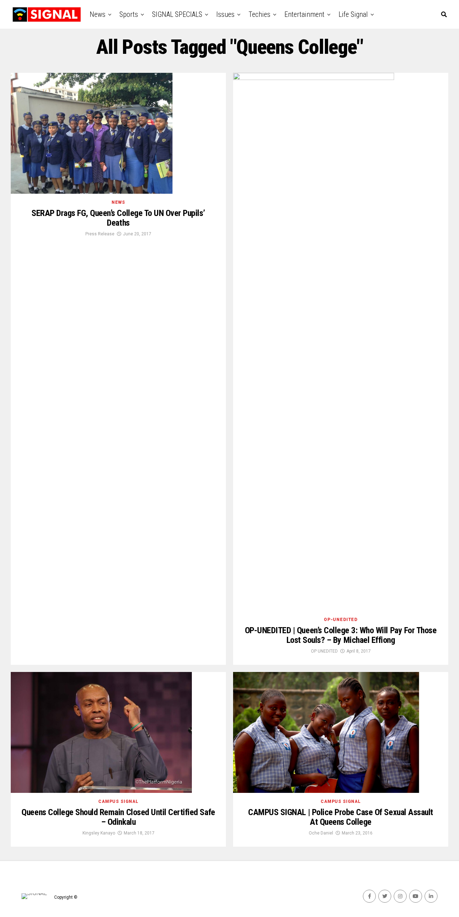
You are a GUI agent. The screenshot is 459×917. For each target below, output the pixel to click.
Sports (128, 14)
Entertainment (304, 14)
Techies (259, 14)
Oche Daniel (321, 833)
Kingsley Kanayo (98, 833)
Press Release (99, 233)
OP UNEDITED (324, 651)
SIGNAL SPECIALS (177, 14)
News (97, 14)
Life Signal (353, 14)
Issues (225, 14)
